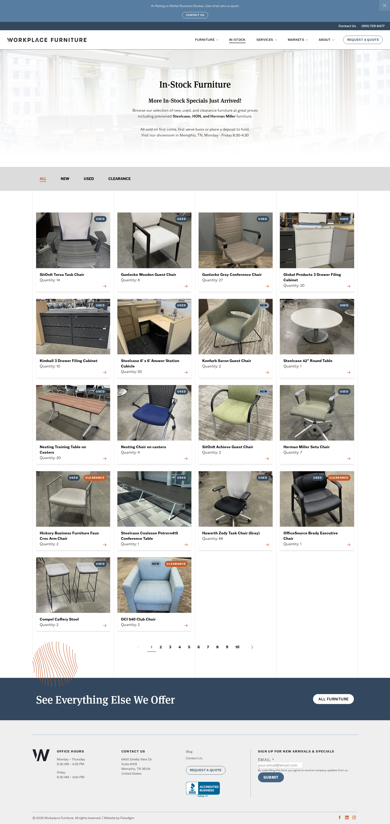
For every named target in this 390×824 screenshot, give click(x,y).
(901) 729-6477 (373, 26)
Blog (189, 752)
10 (237, 646)
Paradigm (127, 818)
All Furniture (333, 699)
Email (266, 759)
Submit (271, 777)
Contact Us (195, 15)
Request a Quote (363, 40)
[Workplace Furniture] (72, 40)
